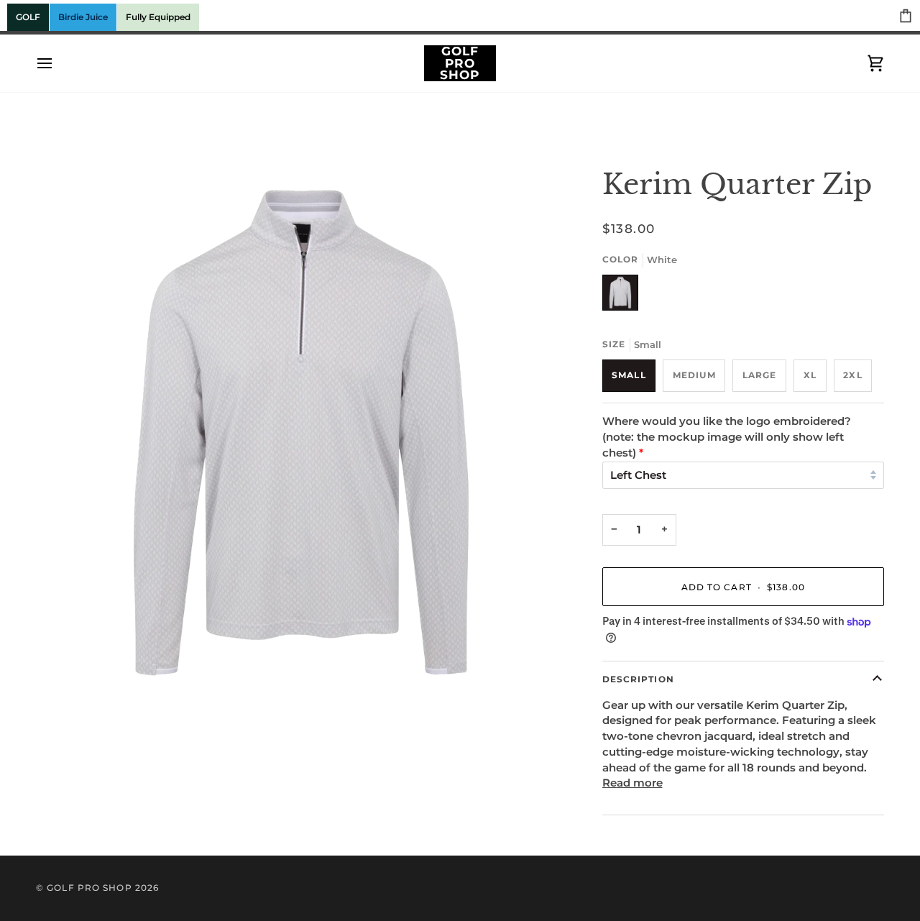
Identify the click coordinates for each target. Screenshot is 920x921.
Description (638, 679)
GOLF (28, 17)
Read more (632, 782)
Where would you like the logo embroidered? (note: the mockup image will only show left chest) (726, 437)
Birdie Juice (83, 17)
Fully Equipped (158, 17)
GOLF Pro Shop (89, 887)
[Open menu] (57, 63)
